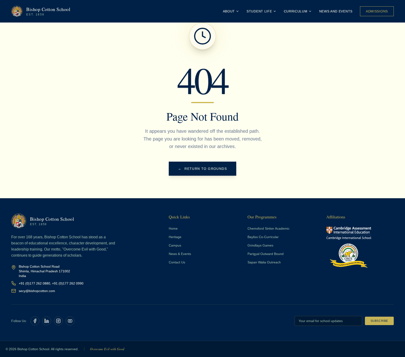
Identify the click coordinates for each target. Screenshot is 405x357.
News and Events (336, 11)
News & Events (180, 254)
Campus (175, 245)
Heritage (175, 237)
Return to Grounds (202, 169)
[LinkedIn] (46, 320)
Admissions (377, 11)
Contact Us (177, 262)
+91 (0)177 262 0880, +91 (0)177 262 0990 (51, 283)
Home (173, 228)
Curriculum (296, 11)
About (229, 11)
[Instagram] (58, 320)
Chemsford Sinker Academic (268, 228)
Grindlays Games (260, 245)
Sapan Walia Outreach (264, 262)
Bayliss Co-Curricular (263, 237)
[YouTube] (70, 320)
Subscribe (379, 321)
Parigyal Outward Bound (266, 254)
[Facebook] (34, 320)
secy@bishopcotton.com (37, 291)
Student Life (259, 11)
